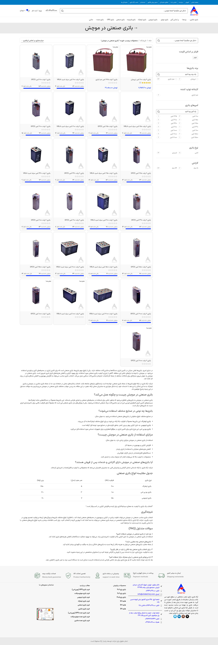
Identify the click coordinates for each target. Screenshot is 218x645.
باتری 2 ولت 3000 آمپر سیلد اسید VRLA (103, 314)
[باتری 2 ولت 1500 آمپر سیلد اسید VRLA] (103, 248)
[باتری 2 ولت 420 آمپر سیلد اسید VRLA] (36, 155)
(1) (140, 83)
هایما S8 (123, 601)
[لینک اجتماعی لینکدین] (179, 616)
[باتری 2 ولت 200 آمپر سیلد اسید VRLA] (69, 61)
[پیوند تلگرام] (175, 616)
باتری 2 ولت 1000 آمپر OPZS (40, 314)
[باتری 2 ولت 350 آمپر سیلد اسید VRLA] (103, 155)
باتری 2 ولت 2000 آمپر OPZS (141, 360)
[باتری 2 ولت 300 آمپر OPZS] (36, 108)
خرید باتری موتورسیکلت (82, 593)
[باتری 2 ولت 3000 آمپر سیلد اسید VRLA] (103, 295)
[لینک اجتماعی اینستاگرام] (183, 616)
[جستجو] (62, 10)
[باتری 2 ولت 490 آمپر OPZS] (136, 201)
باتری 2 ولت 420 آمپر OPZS (74, 173)
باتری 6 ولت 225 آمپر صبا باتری (106, 79)
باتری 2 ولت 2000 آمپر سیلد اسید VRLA (70, 267)
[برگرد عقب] (136, 28)
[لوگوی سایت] (194, 10)
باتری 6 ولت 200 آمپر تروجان (141, 79)
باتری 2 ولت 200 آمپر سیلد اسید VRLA (70, 79)
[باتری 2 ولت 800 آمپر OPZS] (36, 201)
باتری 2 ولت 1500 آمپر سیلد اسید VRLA (103, 267)
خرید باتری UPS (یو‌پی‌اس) (81, 589)
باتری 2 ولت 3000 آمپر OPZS (140, 314)
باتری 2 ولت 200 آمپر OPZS (40, 79)
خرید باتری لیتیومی (83, 597)
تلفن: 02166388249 (152, 619)
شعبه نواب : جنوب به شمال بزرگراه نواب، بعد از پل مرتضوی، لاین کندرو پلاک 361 (144, 614)
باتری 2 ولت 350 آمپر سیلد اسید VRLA (103, 173)
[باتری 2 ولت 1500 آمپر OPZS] (136, 248)
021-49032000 (51, 11)
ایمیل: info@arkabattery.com (148, 594)
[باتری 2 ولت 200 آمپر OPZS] (36, 61)
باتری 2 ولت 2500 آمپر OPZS (40, 267)
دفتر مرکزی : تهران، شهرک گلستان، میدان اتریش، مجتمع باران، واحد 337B (146, 586)
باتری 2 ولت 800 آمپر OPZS (40, 220)
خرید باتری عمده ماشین (82, 620)
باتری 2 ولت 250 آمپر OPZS (107, 126)
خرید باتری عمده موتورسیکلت (80, 617)
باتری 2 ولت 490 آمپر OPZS (141, 220)
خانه (150, 40)
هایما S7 (123, 605)
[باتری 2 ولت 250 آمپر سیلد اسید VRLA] (136, 108)
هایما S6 (123, 609)
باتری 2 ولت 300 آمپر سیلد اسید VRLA (70, 126)
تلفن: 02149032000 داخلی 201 (149, 605)
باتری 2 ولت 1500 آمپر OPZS (141, 267)
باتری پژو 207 (121, 589)
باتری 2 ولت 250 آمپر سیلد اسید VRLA (137, 126)
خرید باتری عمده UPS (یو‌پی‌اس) (79, 613)
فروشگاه (143, 40)
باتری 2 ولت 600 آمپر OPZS (74, 220)
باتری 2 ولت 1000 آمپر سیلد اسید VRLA (70, 314)
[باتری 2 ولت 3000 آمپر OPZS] (136, 295)
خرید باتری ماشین (84, 609)
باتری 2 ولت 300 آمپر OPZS (40, 126)
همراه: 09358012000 (152, 622)
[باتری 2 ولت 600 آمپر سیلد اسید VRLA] (103, 201)
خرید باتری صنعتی (84, 605)
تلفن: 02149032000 (152, 591)
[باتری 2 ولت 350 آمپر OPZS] (136, 155)
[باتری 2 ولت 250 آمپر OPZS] (103, 108)
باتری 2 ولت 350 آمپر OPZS (141, 173)
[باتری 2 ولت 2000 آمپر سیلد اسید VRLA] (69, 248)
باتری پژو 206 (121, 593)
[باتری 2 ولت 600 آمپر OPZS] (69, 201)
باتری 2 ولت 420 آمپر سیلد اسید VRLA (36, 173)
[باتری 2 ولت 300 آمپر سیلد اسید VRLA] (69, 108)
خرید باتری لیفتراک (84, 601)
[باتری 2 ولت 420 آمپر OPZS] (69, 155)
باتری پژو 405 (121, 597)
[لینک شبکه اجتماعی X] (187, 616)
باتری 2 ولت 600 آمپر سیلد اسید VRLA (103, 220)
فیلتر (195, 58)
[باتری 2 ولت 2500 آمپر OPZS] (36, 248)
